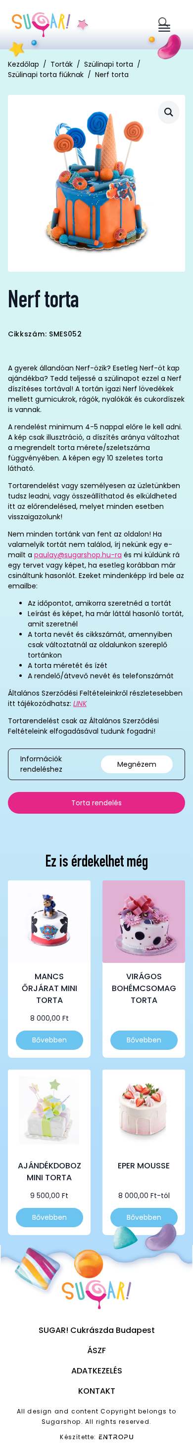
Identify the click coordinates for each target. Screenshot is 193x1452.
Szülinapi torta (108, 64)
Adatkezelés (96, 1371)
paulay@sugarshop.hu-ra (78, 555)
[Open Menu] (164, 28)
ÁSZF (96, 1350)
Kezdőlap (23, 64)
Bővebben (49, 1040)
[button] (168, 112)
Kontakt (96, 1391)
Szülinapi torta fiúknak (46, 75)
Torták (61, 64)
